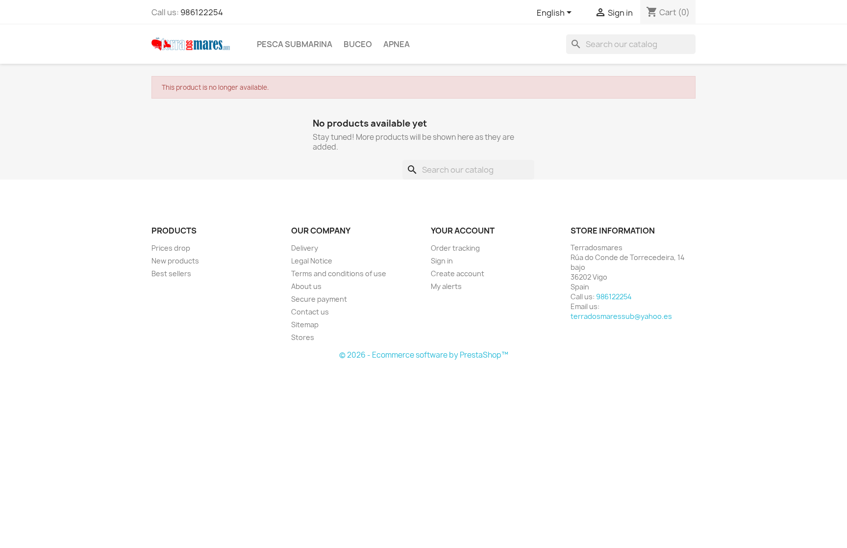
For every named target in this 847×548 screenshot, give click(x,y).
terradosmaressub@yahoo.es (621, 316)
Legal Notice (311, 260)
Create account (457, 273)
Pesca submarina (294, 44)
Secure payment (319, 299)
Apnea (396, 44)
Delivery (304, 248)
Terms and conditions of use (338, 273)
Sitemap (305, 324)
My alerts (446, 286)
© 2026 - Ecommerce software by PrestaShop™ (423, 355)
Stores (302, 337)
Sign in (442, 260)
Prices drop (170, 248)
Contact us (310, 311)
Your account (463, 230)
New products (175, 260)
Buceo (358, 44)
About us (306, 286)
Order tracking (455, 248)
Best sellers (171, 273)
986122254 (201, 12)
